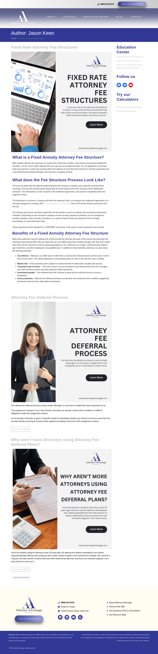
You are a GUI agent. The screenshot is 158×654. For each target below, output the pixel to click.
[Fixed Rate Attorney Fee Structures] (61, 102)
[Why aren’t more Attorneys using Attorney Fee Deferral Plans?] (61, 499)
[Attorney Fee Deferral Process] (61, 352)
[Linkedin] (67, 617)
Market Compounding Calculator (129, 107)
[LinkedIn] (125, 85)
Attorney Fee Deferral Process (39, 297)
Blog (119, 17)
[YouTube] (130, 85)
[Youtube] (73, 617)
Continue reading (20, 429)
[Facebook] (119, 85)
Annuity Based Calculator (126, 111)
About (51, 17)
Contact (136, 17)
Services (69, 17)
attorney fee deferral (21, 577)
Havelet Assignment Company (57, 203)
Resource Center (96, 17)
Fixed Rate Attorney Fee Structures (44, 47)
